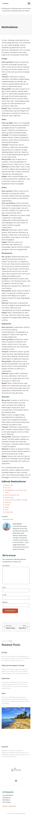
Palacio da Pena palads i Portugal (16, 500)
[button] (28, 3)
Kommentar (6, 565)
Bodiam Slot (9, 485)
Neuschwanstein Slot (12, 495)
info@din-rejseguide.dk (9, 806)
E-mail (4, 595)
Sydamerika (9, 512)
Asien (7, 510)
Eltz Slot (7, 488)
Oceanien (8, 502)
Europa (7, 505)
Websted (4, 602)
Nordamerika (9, 497)
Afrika (7, 507)
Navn (4, 587)
